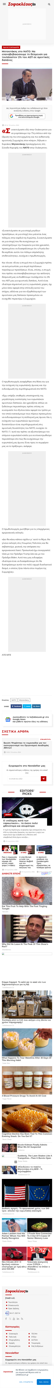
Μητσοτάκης (24, 700)
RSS (21, 1318)
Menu (4, 3)
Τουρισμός (35, 1343)
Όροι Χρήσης (13, 1308)
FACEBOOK (17, 706)
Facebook (7, 1318)
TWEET (28, 706)
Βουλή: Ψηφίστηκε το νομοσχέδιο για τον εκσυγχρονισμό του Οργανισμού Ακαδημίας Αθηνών (26, 745)
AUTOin (34, 1340)
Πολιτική (12, 1337)
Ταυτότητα (12, 1302)
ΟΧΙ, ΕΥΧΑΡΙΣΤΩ (26, 1382)
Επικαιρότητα (45, 739)
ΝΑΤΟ (14, 700)
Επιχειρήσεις (14, 1340)
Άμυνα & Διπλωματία (11, 47)
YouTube (14, 1318)
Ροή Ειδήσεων (37, 1346)
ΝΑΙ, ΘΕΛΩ (44, 1382)
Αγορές (12, 1343)
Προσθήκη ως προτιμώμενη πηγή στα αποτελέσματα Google (29, 116)
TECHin (34, 1333)
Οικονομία (13, 1333)
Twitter (10, 1318)
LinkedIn (17, 1318)
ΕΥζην (33, 1337)
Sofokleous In (21, 4)
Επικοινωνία (13, 1305)
